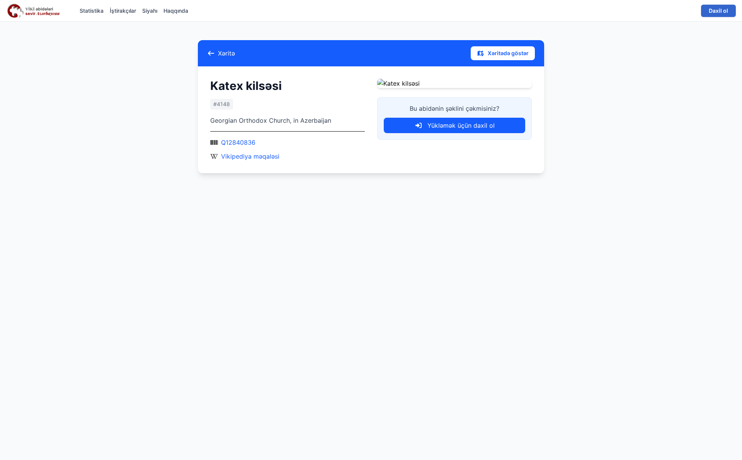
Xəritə (226, 53)
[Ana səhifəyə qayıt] (35, 10)
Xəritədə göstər (508, 53)
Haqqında (175, 10)
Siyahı (149, 10)
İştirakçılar (123, 10)
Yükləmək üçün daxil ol (460, 125)
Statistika (92, 10)
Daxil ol (718, 10)
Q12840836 (238, 142)
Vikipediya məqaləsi (250, 156)
